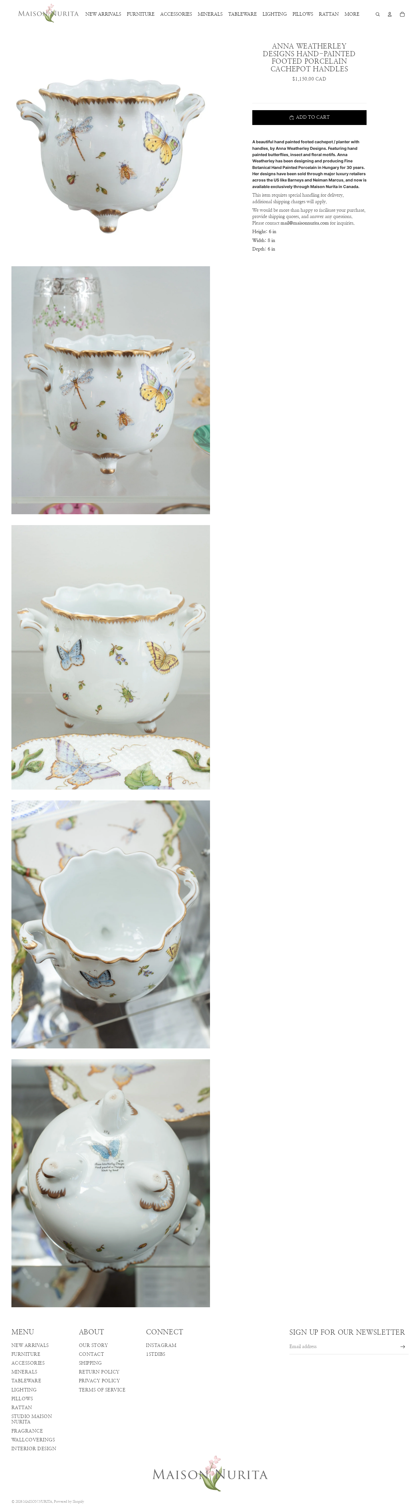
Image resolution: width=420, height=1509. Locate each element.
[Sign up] (403, 1347)
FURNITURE (25, 1354)
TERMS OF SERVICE (102, 1390)
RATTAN (21, 1407)
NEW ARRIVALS (30, 1345)
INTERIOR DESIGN (33, 1449)
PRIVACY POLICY (99, 1381)
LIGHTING (24, 1390)
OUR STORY (93, 1345)
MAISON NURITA (37, 1501)
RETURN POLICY (99, 1372)
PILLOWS (22, 1399)
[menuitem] (352, 14)
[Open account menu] (389, 14)
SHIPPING (90, 1363)
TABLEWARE (26, 1381)
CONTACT (91, 1354)
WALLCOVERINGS (33, 1440)
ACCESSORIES (28, 1363)
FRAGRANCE (27, 1431)
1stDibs (155, 1354)
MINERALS (24, 1372)
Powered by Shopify (69, 1501)
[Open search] (377, 14)
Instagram (161, 1345)
